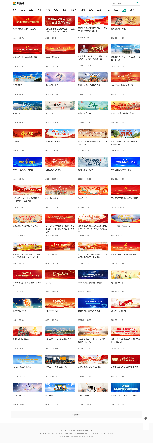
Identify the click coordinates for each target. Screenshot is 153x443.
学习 (15, 9)
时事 (39, 9)
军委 (108, 9)
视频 (83, 9)
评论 (48, 9)
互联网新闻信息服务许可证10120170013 (80, 430)
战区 (116, 9)
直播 (99, 9)
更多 (132, 9)
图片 (91, 9)
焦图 (31, 9)
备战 (64, 9)
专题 (124, 9)
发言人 (74, 9)
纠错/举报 (63, 430)
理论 (56, 9)
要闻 (23, 9)
